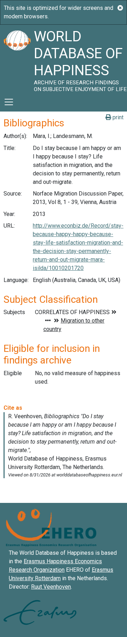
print (117, 117)
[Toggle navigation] (9, 102)
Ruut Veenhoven (51, 586)
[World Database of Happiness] (17, 58)
